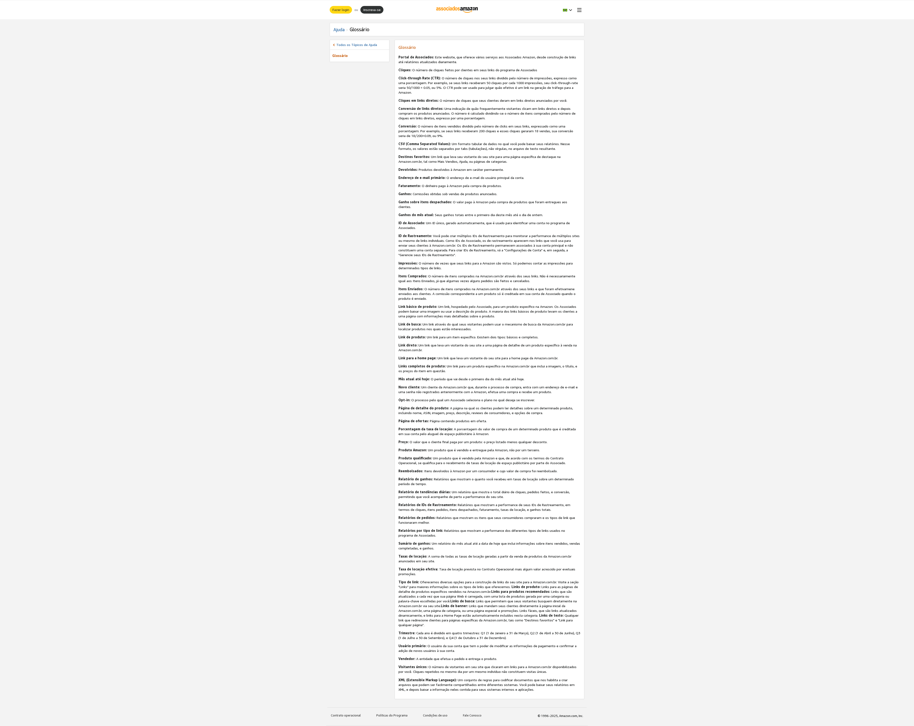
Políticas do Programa (391, 715)
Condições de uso (435, 715)
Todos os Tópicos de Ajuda (356, 45)
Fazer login (341, 10)
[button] (567, 10)
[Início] (457, 9)
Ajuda (339, 29)
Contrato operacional (346, 715)
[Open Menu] (578, 9)
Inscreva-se (372, 10)
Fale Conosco (472, 715)
